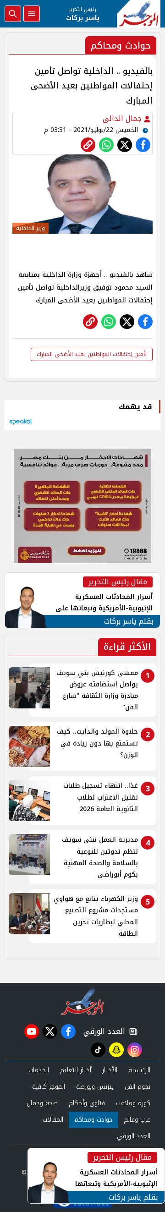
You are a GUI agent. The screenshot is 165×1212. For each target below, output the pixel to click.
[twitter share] (124, 144)
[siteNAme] (138, 13)
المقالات (53, 1119)
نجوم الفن (137, 1086)
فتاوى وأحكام (87, 1103)
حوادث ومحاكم (93, 1119)
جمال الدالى (123, 118)
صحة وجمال (42, 1103)
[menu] (31, 13)
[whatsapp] (88, 144)
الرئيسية (139, 1070)
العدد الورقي (102, 1031)
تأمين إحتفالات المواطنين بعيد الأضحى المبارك (92, 354)
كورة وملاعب (133, 1103)
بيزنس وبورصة (95, 1086)
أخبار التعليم (75, 1070)
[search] (13, 13)
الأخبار (109, 1070)
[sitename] (82, 1001)
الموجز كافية (48, 1086)
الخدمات (38, 1070)
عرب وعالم (137, 1119)
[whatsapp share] (106, 144)
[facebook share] (143, 144)
